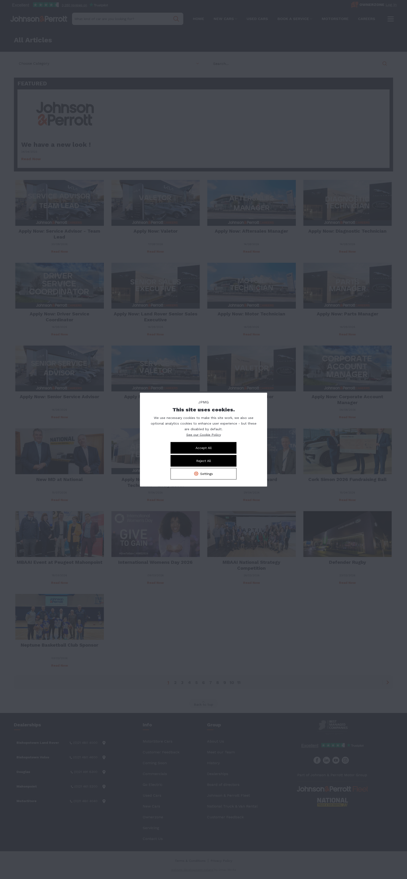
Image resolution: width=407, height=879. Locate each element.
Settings (206, 473)
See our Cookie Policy (203, 434)
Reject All (203, 460)
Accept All (203, 447)
